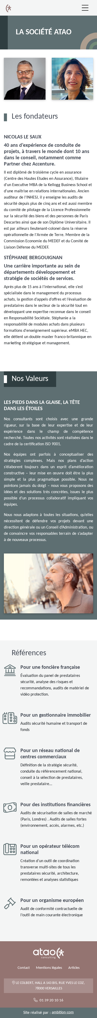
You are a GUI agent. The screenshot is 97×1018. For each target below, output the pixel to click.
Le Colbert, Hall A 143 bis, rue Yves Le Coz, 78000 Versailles (50, 985)
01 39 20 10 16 (51, 1000)
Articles (74, 968)
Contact (24, 968)
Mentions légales (49, 968)
